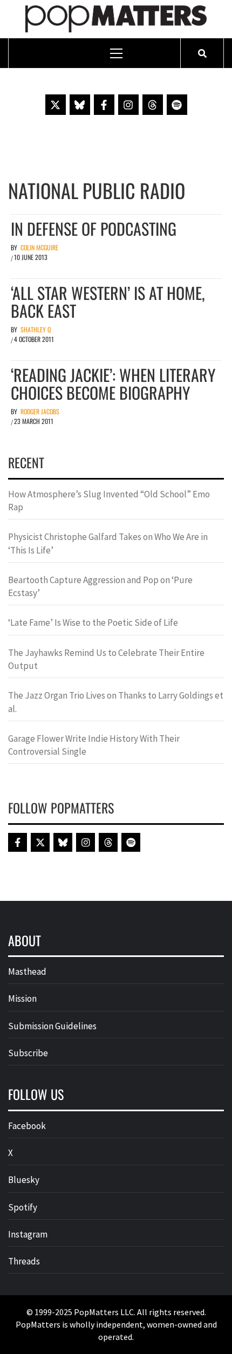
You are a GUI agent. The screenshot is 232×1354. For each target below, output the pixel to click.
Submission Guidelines (52, 1026)
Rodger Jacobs (40, 411)
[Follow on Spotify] (177, 104)
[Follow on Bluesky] (80, 104)
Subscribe (28, 1053)
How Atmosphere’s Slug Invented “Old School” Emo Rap (109, 500)
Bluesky (23, 1180)
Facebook (27, 1126)
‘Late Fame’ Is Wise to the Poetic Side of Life (93, 622)
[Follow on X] (55, 104)
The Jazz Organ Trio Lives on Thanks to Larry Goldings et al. (115, 701)
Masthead (27, 971)
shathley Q (36, 329)
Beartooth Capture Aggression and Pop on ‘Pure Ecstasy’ (100, 586)
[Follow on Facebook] (104, 104)
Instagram (27, 1234)
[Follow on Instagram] (128, 104)
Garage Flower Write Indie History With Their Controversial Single (94, 745)
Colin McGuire (39, 247)
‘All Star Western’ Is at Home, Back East (108, 302)
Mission (22, 998)
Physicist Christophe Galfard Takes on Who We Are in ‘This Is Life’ (108, 543)
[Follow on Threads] (152, 104)
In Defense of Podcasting (93, 228)
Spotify (22, 1207)
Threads (24, 1261)
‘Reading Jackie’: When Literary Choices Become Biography (113, 384)
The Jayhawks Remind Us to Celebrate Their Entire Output (106, 659)
